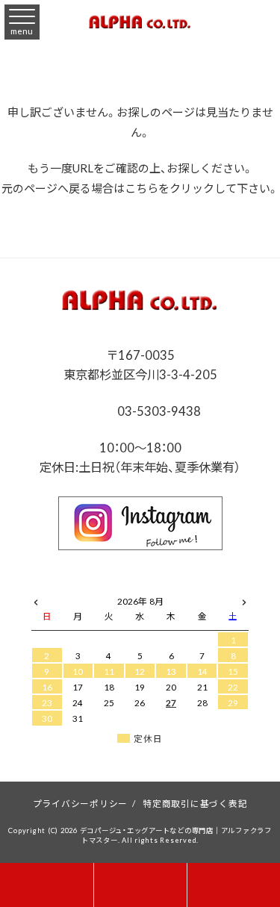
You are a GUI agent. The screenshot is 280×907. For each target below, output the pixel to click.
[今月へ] (78, 586)
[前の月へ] (35, 598)
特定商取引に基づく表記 (195, 803)
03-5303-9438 (157, 411)
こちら (141, 188)
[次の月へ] (244, 598)
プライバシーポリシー (80, 803)
